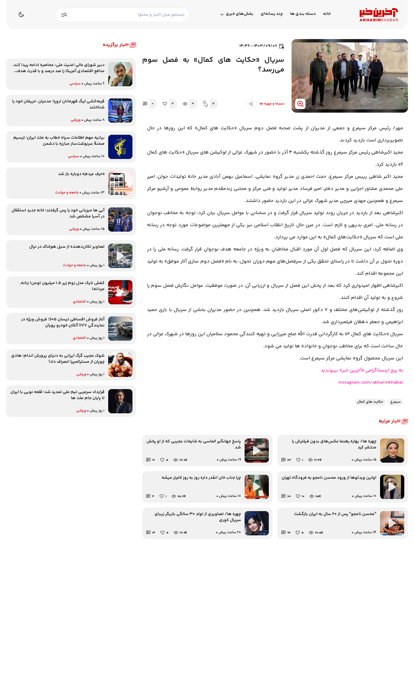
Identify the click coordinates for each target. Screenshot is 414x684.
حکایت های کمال (370, 402)
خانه (327, 14)
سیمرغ (395, 402)
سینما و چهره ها (271, 104)
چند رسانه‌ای (272, 14)
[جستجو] (64, 14)
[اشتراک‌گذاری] (251, 104)
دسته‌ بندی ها (303, 14)
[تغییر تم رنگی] (21, 14)
